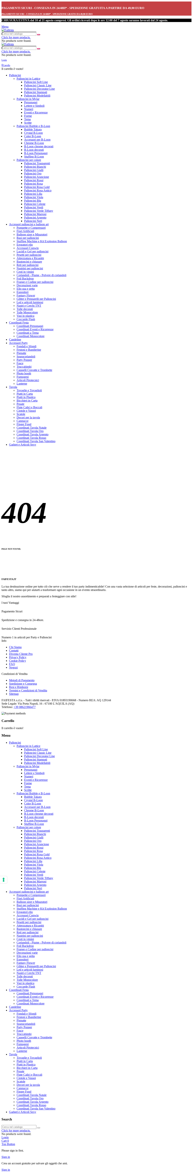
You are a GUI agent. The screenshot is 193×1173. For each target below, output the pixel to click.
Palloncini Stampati (35, 92)
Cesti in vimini (25, 271)
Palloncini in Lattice (28, 78)
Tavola (13, 387)
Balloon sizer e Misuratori (32, 234)
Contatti (13, 650)
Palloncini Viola (33, 197)
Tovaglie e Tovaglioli (29, 390)
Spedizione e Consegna (23, 683)
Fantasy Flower (26, 295)
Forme (28, 115)
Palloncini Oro (32, 173)
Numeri (28, 109)
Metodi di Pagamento (21, 680)
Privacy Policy (17, 657)
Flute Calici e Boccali (29, 407)
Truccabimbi (24, 366)
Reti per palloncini (27, 265)
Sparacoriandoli (26, 356)
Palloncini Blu (32, 200)
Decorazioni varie (27, 285)
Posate (20, 403)
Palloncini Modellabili (37, 95)
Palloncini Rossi (33, 180)
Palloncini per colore (29, 160)
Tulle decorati (25, 309)
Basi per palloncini (28, 237)
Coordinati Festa (19, 322)
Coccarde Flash (26, 319)
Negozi (13, 667)
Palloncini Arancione (36, 176)
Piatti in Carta (25, 393)
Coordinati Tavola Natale (32, 427)
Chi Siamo (15, 647)
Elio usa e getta (26, 288)
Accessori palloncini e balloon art (29, 224)
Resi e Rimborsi (18, 687)
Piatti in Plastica (26, 397)
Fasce (20, 363)
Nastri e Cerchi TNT (29, 305)
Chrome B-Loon (34, 143)
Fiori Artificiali (25, 231)
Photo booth (24, 373)
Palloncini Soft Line (36, 82)
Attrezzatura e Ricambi (30, 258)
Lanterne (22, 383)
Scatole (21, 414)
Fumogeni (23, 376)
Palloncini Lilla (33, 193)
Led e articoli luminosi (30, 302)
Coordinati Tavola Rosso (31, 437)
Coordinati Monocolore (30, 336)
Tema (27, 119)
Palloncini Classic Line (37, 85)
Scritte (28, 122)
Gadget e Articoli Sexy (22, 444)
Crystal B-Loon (33, 132)
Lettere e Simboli (34, 105)
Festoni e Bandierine (29, 349)
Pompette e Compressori (31, 227)
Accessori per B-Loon (37, 139)
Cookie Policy (17, 660)
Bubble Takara (33, 129)
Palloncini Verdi (33, 207)
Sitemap (14, 693)
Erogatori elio (25, 244)
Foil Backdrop (25, 278)
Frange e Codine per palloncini (35, 282)
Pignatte (21, 353)
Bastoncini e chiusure (29, 261)
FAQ (12, 664)
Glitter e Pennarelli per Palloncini (36, 298)
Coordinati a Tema (28, 332)
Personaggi (30, 102)
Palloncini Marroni (35, 214)
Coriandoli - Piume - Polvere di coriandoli (41, 275)
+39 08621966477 (25, 707)
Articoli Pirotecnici (28, 380)
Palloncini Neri (33, 221)
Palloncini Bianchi (35, 166)
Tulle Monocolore (27, 312)
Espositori (22, 292)
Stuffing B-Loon (34, 156)
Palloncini (15, 75)
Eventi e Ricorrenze (36, 112)
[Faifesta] (8, 30)
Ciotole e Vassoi (26, 410)
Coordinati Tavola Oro (30, 431)
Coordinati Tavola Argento (32, 434)
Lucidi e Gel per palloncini (32, 251)
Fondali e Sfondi (26, 346)
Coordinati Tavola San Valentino (36, 441)
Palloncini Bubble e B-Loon (33, 126)
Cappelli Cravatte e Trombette (34, 370)
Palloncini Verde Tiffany (38, 210)
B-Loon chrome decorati (38, 146)
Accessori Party (18, 343)
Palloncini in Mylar (28, 99)
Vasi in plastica (25, 315)
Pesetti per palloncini (29, 254)
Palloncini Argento (35, 217)
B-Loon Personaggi (35, 153)
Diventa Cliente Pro (21, 653)
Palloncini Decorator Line (39, 88)
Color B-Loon (32, 136)
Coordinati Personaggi (30, 326)
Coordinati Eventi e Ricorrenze (35, 329)
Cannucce (22, 420)
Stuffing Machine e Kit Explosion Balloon (42, 241)
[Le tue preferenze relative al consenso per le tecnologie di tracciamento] (3, 879)
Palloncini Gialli (33, 170)
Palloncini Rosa (33, 183)
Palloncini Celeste (34, 204)
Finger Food (24, 424)
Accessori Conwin (28, 248)
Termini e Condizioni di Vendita (28, 690)
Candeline (15, 339)
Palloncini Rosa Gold (37, 187)
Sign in (6, 1157)
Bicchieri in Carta (27, 400)
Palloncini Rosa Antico (37, 190)
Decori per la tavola (28, 417)
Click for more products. (16, 37)
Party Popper (24, 359)
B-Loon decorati (34, 149)
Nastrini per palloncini (30, 268)
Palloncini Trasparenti (37, 163)
